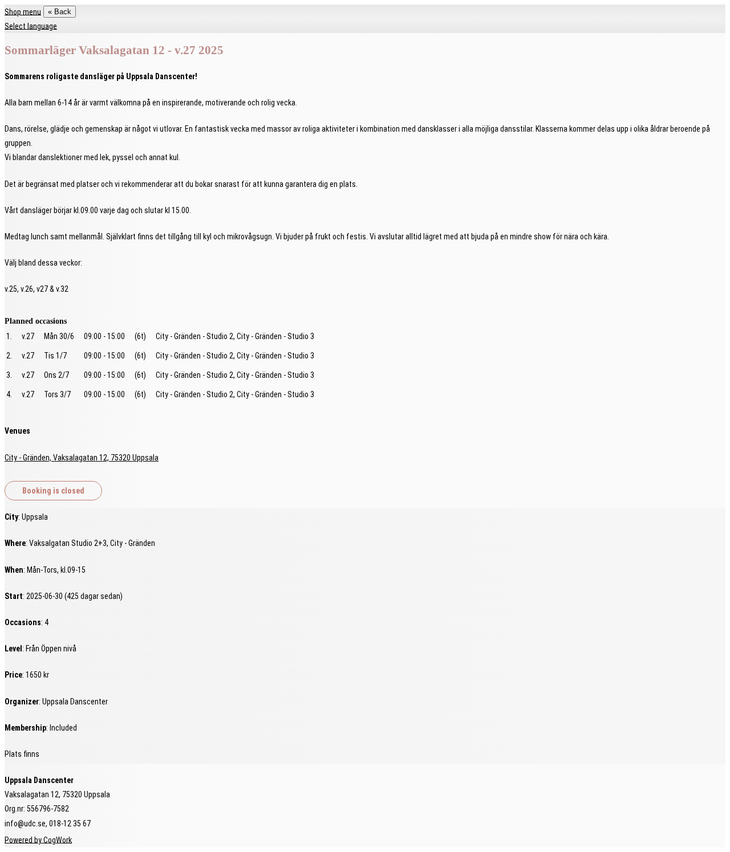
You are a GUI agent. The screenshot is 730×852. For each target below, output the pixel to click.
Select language (31, 25)
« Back (59, 11)
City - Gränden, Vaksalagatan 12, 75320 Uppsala (82, 457)
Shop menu (23, 11)
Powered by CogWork (38, 839)
